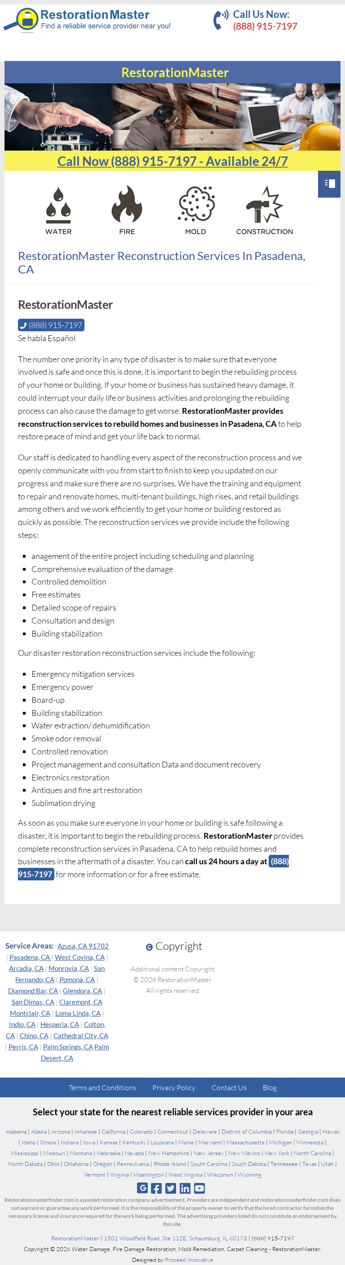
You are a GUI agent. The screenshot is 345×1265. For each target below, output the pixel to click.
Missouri (54, 1153)
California (113, 1131)
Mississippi (25, 1153)
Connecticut (172, 1131)
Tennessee (284, 1163)
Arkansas (86, 1131)
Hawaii (331, 1131)
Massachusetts (245, 1142)
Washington (148, 1174)
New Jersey (209, 1153)
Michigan (280, 1142)
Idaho (28, 1142)
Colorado (141, 1131)
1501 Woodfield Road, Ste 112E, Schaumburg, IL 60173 (175, 1238)
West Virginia (185, 1174)
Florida (284, 1131)
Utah (327, 1163)
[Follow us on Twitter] (170, 1188)
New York (277, 1153)
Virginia (119, 1174)
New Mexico (244, 1153)
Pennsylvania (133, 1163)
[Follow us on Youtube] (200, 1188)
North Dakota (25, 1163)
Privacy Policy (173, 1087)
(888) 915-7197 (265, 25)
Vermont (95, 1174)
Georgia (308, 1131)
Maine (186, 1142)
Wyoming (249, 1174)
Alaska (39, 1131)
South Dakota (249, 1163)
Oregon (102, 1163)
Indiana (70, 1142)
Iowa (89, 1142)
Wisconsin (220, 1174)
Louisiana (162, 1142)
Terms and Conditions (102, 1087)
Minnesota (309, 1142)
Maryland (210, 1142)
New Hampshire (168, 1153)
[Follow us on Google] (142, 1188)
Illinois (48, 1142)
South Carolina (208, 1163)
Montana (81, 1153)
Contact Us (229, 1087)
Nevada (134, 1153)
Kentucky (134, 1142)
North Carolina (312, 1153)
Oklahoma (76, 1163)
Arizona (60, 1131)
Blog (270, 1087)
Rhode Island (170, 1163)
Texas (309, 1163)
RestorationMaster (75, 1238)
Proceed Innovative (189, 1259)
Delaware (205, 1131)
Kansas (109, 1142)
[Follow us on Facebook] (156, 1188)
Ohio (53, 1163)
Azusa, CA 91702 (83, 946)
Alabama (16, 1131)
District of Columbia (246, 1131)
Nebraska (108, 1153)
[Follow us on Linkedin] (185, 1188)
